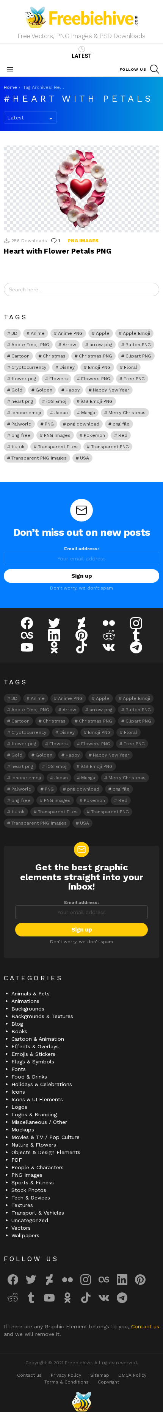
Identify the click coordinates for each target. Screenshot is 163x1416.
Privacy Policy (66, 1375)
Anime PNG (70, 333)
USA (84, 458)
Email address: (81, 548)
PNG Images (83, 240)
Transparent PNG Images (39, 458)
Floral (130, 367)
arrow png (100, 344)
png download (83, 424)
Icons (18, 1092)
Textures (22, 1205)
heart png (22, 401)
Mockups (22, 1130)
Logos (19, 1107)
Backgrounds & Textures (42, 1016)
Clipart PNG (138, 356)
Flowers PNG (95, 378)
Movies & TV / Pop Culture (45, 1137)
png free (21, 435)
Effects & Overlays (35, 1046)
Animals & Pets (30, 993)
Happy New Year (111, 390)
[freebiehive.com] (81, 1401)
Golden (44, 390)
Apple (103, 333)
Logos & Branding (34, 1114)
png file (121, 424)
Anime (38, 333)
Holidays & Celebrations (41, 1084)
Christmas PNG (95, 356)
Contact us (145, 1326)
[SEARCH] (154, 69)
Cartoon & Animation (37, 1039)
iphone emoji (26, 412)
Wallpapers (25, 1235)
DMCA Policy (132, 1375)
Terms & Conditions (66, 1382)
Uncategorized (29, 1220)
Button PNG (138, 344)
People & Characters (37, 1167)
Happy (73, 390)
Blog (17, 1024)
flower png (23, 378)
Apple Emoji (136, 333)
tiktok (18, 446)
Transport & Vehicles (37, 1213)
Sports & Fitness (32, 1182)
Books (19, 1031)
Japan (61, 412)
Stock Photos (28, 1190)
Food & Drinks (29, 1077)
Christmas (54, 356)
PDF (16, 1160)
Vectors (21, 1228)
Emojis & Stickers (33, 1054)
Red (122, 435)
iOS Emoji (56, 401)
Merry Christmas (127, 412)
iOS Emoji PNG (97, 401)
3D (14, 333)
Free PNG (134, 378)
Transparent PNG (110, 446)
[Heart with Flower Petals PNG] (81, 188)
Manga (88, 412)
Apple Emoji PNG (30, 344)
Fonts (18, 1069)
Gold (16, 390)
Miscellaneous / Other (39, 1122)
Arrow (69, 344)
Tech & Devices (30, 1198)
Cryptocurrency (28, 367)
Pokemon (94, 435)
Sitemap (99, 1375)
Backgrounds (27, 1009)
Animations (25, 1001)
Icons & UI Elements (37, 1099)
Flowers (58, 378)
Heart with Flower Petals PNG (57, 251)
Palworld (21, 424)
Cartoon (20, 356)
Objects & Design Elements (45, 1152)
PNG (49, 424)
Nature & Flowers (33, 1145)
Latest (82, 56)
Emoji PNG (99, 367)
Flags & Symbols (32, 1062)
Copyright (108, 1382)
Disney (67, 367)
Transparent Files (58, 446)
